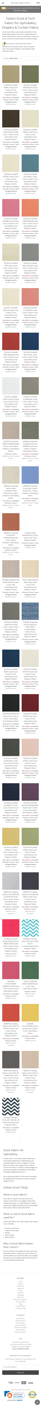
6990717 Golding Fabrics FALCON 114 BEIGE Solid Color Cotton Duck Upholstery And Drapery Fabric (30, 1077)
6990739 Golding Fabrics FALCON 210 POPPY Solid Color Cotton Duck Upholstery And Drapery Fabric (11, 1030)
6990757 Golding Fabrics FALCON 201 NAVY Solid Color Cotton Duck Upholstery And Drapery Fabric (30, 898)
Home (20, 1282)
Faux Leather (20, 1323)
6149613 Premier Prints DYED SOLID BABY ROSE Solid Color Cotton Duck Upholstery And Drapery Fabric (11, 945)
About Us (20, 1288)
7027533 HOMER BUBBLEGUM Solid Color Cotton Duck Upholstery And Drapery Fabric (11, 223)
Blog (20, 1304)
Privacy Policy (20, 1302)
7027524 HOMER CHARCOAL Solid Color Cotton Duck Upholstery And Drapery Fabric (11, 763)
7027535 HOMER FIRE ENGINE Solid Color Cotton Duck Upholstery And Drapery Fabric (11, 357)
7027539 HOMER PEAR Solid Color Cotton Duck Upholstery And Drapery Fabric (30, 852)
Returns (20, 1284)
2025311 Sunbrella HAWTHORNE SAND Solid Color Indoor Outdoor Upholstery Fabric (10, 446)
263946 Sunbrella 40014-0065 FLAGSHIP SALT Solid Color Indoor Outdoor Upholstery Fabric (11, 492)
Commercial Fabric (20, 1327)
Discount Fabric (20, 1332)
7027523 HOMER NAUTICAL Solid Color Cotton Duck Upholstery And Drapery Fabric (30, 357)
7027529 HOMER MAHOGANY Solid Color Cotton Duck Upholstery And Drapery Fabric (11, 134)
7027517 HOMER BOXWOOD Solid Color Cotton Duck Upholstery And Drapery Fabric (30, 90)
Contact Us (20, 1286)
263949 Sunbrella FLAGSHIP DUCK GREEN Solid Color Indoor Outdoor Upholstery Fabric (30, 446)
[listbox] (15, 58)
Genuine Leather (20, 1325)
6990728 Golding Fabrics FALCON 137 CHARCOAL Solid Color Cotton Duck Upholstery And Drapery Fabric (11, 1077)
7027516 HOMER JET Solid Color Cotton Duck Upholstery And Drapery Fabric (10, 717)
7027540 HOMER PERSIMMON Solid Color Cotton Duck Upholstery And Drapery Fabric (30, 223)
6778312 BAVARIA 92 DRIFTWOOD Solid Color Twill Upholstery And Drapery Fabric (10, 585)
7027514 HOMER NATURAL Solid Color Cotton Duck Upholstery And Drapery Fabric (11, 268)
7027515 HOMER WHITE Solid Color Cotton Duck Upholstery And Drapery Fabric (30, 674)
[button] (14, 1396)
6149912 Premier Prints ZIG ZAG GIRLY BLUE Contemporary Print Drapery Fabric (30, 944)
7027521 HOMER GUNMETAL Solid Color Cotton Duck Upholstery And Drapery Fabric (30, 402)
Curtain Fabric (20, 1306)
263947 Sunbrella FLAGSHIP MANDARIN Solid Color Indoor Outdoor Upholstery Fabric (11, 539)
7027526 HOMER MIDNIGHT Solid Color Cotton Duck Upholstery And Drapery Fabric (11, 808)
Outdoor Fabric (20, 1321)
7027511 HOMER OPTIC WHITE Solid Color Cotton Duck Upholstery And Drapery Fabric (11, 402)
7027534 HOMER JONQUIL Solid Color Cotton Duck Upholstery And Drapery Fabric (11, 852)
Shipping (20, 1295)
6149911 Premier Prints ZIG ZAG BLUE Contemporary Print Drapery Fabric (10, 1121)
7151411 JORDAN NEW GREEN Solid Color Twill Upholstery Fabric (30, 985)
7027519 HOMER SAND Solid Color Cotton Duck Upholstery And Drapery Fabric (11, 90)
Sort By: (5, 58)
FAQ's (20, 1290)
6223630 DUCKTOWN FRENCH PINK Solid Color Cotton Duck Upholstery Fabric (11, 986)
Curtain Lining (20, 1308)
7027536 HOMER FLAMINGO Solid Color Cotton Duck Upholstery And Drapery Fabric (30, 312)
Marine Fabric (20, 1330)
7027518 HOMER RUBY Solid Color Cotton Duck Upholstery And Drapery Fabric (30, 718)
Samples (21, 1293)
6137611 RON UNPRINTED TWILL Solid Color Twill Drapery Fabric (30, 536)
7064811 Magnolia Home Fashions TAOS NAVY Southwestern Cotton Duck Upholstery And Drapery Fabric (30, 629)
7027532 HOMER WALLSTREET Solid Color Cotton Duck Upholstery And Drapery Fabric (30, 268)
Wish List (20, 1297)
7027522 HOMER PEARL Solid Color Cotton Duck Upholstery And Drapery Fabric (30, 134)
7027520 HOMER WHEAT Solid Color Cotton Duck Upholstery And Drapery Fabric (11, 179)
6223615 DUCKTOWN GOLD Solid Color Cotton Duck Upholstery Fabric (30, 1028)
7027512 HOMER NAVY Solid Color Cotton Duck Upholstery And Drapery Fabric (11, 674)
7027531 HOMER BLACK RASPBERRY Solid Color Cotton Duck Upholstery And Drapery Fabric (30, 808)
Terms (25, 10)
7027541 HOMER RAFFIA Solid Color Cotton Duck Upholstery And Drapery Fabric (11, 312)
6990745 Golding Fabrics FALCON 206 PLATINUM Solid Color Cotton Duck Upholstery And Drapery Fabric (10, 898)
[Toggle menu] (3, 3)
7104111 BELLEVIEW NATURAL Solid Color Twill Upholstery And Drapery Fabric (30, 585)
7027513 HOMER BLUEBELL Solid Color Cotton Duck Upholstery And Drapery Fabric (30, 179)
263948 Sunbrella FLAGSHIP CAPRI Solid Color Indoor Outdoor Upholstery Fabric (30, 491)
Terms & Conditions (20, 1299)
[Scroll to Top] (37, 1402)
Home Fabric (20, 1318)
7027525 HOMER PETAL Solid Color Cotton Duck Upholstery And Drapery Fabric (30, 763)
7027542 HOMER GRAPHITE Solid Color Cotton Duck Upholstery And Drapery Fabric (11, 627)
